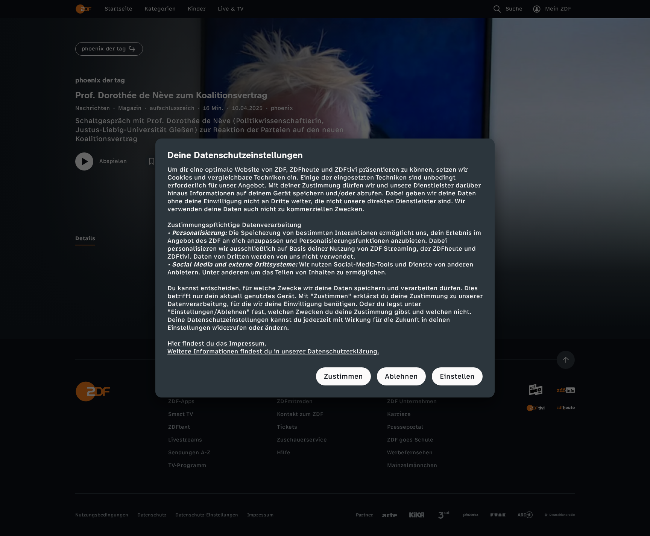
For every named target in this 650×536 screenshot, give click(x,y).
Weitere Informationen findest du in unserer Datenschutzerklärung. (273, 351)
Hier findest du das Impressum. (216, 343)
